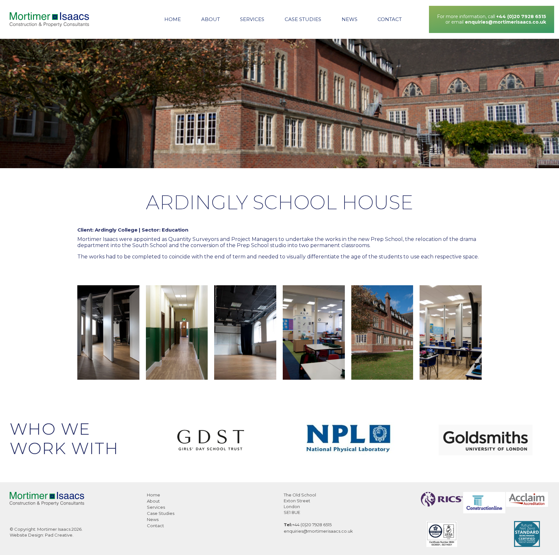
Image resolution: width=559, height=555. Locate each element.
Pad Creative (58, 535)
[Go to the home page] (49, 19)
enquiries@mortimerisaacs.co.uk (505, 22)
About (210, 19)
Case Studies (303, 19)
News (349, 19)
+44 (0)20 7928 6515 (521, 16)
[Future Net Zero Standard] (527, 545)
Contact (390, 19)
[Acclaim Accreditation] (527, 505)
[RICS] (442, 505)
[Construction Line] (484, 511)
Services (252, 19)
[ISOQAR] (441, 545)
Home (172, 19)
